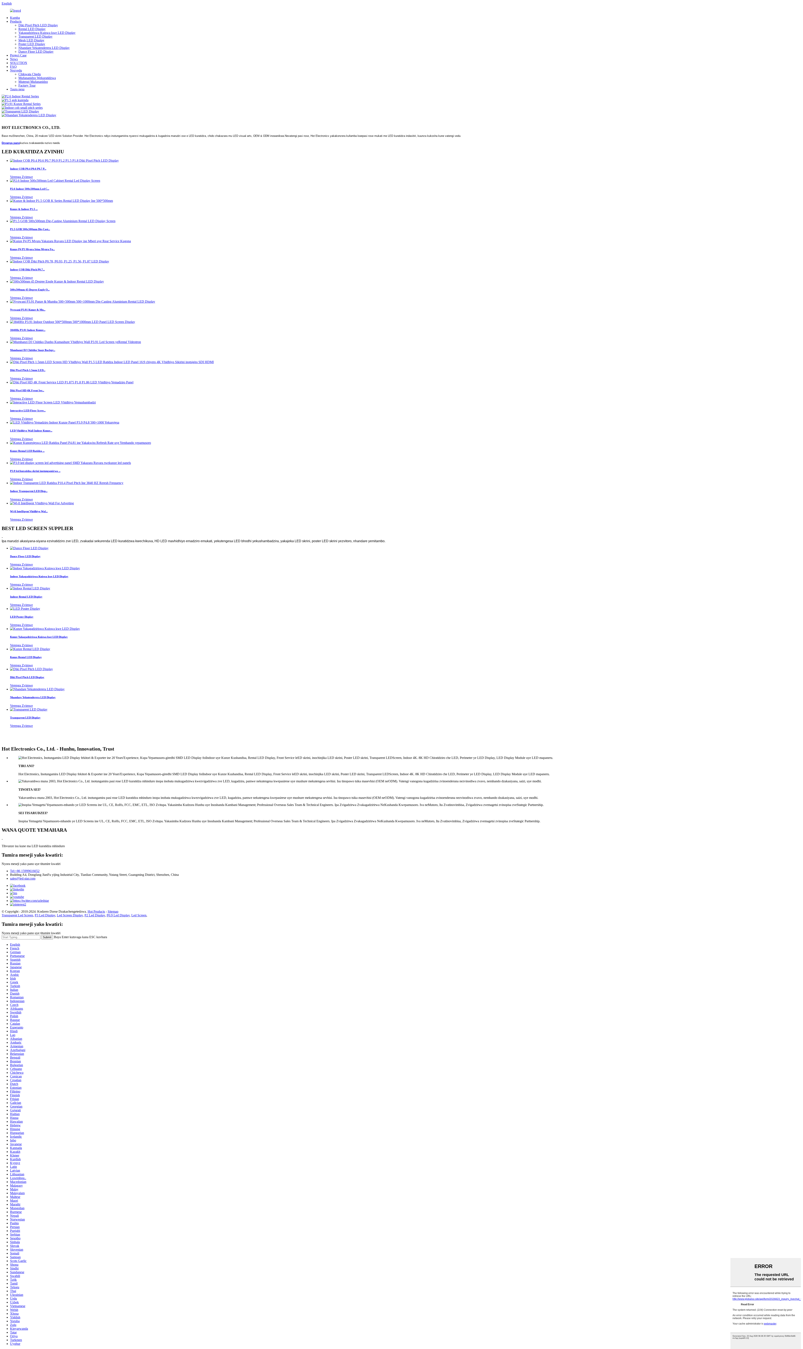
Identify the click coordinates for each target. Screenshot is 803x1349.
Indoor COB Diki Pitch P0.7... (27, 269)
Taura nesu (17, 89)
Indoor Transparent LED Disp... (28, 491)
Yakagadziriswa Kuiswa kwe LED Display (46, 33)
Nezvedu (16, 70)
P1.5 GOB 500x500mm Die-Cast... (30, 229)
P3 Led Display (45, 915)
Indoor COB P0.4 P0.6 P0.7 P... (28, 168)
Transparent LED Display (35, 36)
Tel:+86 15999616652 (25, 871)
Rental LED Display (32, 29)
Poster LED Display (31, 44)
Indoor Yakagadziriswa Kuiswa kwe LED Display (39, 576)
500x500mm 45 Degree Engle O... (30, 289)
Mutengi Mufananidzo (33, 81)
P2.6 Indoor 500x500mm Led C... (29, 188)
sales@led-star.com (22, 878)
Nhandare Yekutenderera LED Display (44, 48)
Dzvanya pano (11, 143)
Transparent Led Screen (17, 915)
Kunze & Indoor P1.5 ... (24, 209)
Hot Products (96, 911)
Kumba (15, 17)
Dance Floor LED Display (36, 51)
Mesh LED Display (31, 40)
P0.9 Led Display (118, 915)
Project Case (18, 55)
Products (16, 21)
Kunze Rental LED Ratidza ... (27, 450)
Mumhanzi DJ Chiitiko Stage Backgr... (32, 350)
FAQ (13, 66)
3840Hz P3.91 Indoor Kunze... (27, 330)
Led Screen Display (70, 915)
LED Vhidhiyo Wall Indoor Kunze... (31, 430)
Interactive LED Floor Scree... (28, 410)
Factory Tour (27, 85)
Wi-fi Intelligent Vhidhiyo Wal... (29, 511)
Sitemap (113, 911)
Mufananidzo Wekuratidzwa (37, 78)
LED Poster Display (21, 616)
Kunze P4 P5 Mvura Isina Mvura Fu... (32, 249)
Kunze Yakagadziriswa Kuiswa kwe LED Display (39, 636)
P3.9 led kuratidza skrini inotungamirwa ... (35, 471)
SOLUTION (18, 63)
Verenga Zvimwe (21, 177)
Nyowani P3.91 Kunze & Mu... (27, 309)
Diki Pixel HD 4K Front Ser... (27, 390)
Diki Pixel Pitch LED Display (38, 25)
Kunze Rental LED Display (26, 657)
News (14, 59)
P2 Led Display (94, 915)
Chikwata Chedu (29, 74)
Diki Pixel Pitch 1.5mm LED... (27, 370)
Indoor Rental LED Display (26, 596)
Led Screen (138, 915)
